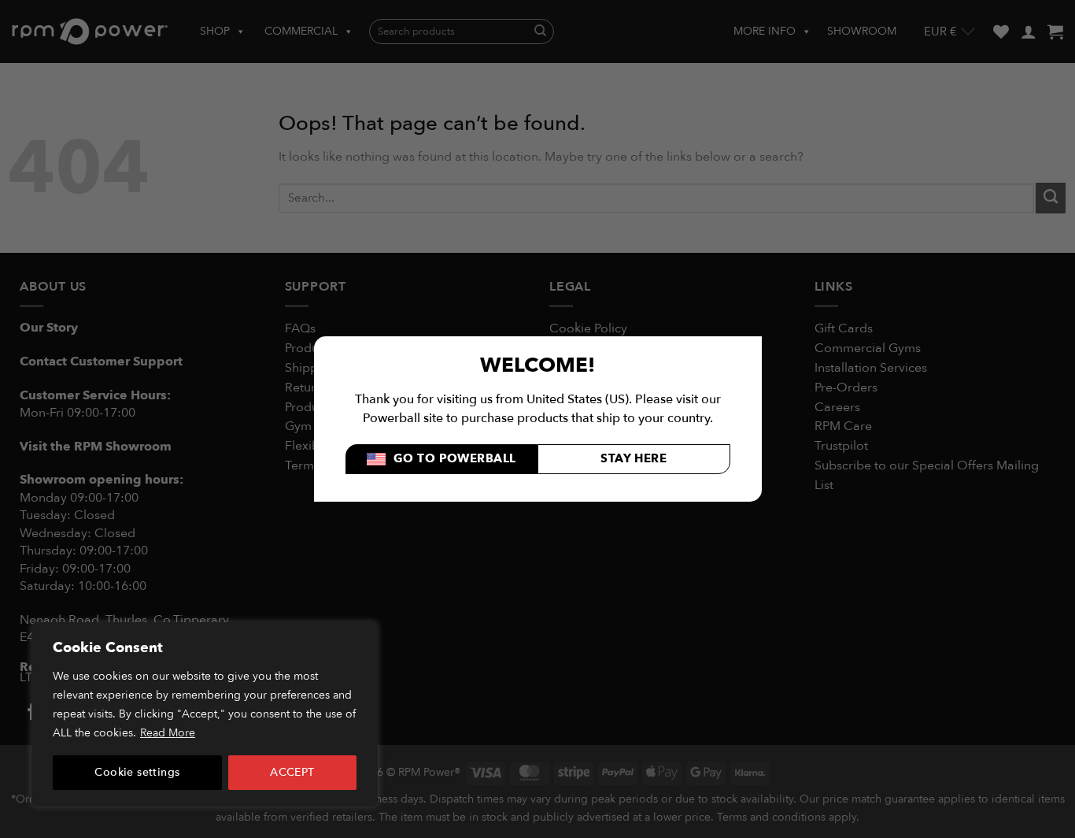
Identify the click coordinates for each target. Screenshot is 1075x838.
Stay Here (633, 459)
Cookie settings (136, 772)
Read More (167, 732)
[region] (204, 714)
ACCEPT (292, 772)
